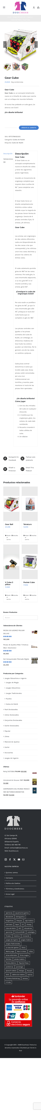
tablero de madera (18, 974)
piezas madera (19, 959)
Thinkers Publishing (13, 978)
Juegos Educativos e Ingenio (15, 678)
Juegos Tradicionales (14, 693)
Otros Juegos (24, 955)
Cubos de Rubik (19, 140)
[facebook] (10, 859)
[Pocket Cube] (30, 562)
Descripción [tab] (7, 154)
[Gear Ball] (11, 504)
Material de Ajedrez (12, 742)
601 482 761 (16, 845)
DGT (20, 928)
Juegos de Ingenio (11, 758)
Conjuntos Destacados (13, 720)
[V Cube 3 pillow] (11, 562)
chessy (29, 924)
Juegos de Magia (12, 682)
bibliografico (20, 917)
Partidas (8, 959)
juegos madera (26, 940)
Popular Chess (24, 963)
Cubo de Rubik (17, 143)
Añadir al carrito (28, 127)
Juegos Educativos (13, 688)
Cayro (17, 924)
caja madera (29, 920)
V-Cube (8, 982)
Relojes (21, 971)
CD (23, 924)
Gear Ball (9, 524)
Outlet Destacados (12, 726)
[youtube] (19, 859)
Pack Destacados (11, 709)
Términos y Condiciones (15, 889)
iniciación (26, 936)
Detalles (15, 535)
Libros (7, 736)
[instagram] (6, 859)
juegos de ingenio (12, 940)
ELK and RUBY (20, 932)
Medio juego (10, 951)
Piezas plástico (11, 963)
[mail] (23, 859)
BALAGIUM (9, 917)
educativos (28, 928)
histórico (17, 936)
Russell (29, 971)
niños (31, 951)
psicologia (19, 967)
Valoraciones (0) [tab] (7, 160)
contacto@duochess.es (19, 848)
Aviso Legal (10, 894)
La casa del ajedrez (12, 947)
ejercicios (9, 932)
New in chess (21, 951)
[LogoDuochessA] (20, 2)
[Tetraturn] (30, 504)
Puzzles (9, 699)
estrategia (31, 932)
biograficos (10, 920)
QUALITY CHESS (11, 971)
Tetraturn (27, 524)
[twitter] (14, 859)
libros (23, 947)
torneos (25, 978)
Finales (8, 936)
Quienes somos (12, 873)
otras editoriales (11, 955)
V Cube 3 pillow (9, 583)
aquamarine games (22, 913)
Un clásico (23, 437)
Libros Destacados (12, 715)
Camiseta (9, 924)
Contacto (9, 878)
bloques (19, 920)
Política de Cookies (13, 883)
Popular (7, 731)
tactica (29, 974)
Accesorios (9, 753)
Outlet (7, 747)
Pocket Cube (29, 582)
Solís (7, 974)
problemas (9, 967)
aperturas (9, 913)
